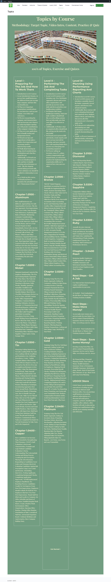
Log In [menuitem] (5, 1)
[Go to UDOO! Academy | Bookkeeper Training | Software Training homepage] (11, 5)
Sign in (92, 5)
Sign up (99, 5)
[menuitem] (1, 1)
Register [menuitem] (10, 1)
